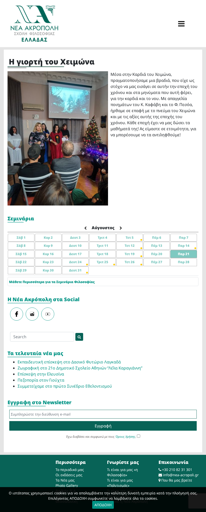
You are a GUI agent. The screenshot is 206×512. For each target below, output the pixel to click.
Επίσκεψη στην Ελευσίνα (41, 374)
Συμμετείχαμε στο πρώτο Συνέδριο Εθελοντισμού (65, 386)
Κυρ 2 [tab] (48, 237)
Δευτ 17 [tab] (75, 254)
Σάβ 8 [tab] (21, 245)
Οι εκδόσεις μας (69, 474)
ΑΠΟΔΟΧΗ (103, 504)
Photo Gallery (67, 485)
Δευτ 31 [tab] (75, 270)
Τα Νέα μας (65, 480)
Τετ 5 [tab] (130, 237)
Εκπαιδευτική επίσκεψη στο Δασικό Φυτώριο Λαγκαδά (69, 362)
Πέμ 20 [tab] (156, 254)
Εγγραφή (103, 426)
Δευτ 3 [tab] (75, 237)
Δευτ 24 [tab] (75, 262)
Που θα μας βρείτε (176, 480)
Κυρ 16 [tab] (48, 254)
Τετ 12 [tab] (130, 245)
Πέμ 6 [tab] (156, 237)
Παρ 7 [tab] (183, 237)
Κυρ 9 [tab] (48, 245)
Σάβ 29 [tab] (21, 270)
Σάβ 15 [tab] (21, 254)
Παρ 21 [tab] (183, 254)
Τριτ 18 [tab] (102, 254)
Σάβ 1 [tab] (21, 237)
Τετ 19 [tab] (130, 254)
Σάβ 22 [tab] (21, 262)
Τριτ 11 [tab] (102, 245)
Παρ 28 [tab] (183, 262)
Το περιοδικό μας (70, 469)
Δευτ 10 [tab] (75, 245)
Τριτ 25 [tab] (102, 262)
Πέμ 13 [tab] (156, 245)
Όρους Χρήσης (125, 436)
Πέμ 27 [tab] (156, 262)
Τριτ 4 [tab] (102, 237)
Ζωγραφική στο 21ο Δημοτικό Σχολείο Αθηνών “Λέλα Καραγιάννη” (80, 368)
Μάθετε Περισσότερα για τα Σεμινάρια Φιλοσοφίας (52, 282)
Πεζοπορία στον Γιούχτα (41, 380)
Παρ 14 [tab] (183, 245)
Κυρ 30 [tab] (48, 270)
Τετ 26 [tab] (130, 262)
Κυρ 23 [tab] (48, 262)
